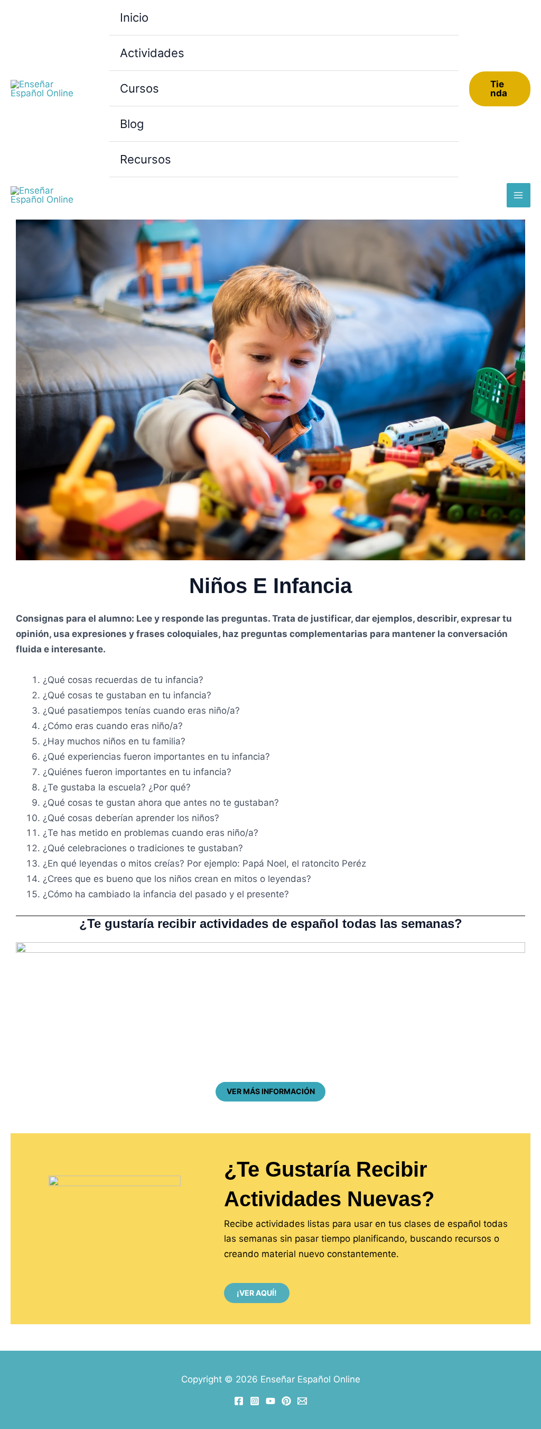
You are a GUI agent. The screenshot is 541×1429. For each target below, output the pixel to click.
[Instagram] (254, 1401)
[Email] (302, 1401)
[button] (499, 88)
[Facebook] (239, 1401)
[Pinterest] (286, 1401)
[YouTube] (270, 1401)
